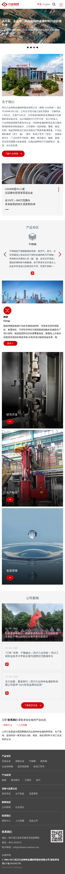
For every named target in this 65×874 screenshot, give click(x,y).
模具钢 (43, 761)
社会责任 (19, 807)
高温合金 (6, 761)
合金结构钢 (7, 766)
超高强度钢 (23, 766)
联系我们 (6, 816)
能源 (4, 780)
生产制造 (19, 793)
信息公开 (33, 821)
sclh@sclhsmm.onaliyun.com (26, 847)
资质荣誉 (33, 793)
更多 (9, 343)
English (46, 4)
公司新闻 (6, 807)
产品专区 (6, 756)
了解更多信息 (31, 705)
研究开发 (6, 793)
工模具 (28, 780)
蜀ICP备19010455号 (11, 863)
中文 (39, 4)
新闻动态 (6, 802)
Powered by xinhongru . (13, 867)
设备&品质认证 (9, 788)
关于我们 (8, 102)
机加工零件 (38, 766)
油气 (38, 780)
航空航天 (15, 780)
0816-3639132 (15, 842)
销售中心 (7, 725)
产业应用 (6, 775)
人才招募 (22, 725)
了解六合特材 (11, 154)
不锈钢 (32, 761)
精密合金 (19, 761)
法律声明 (6, 855)
